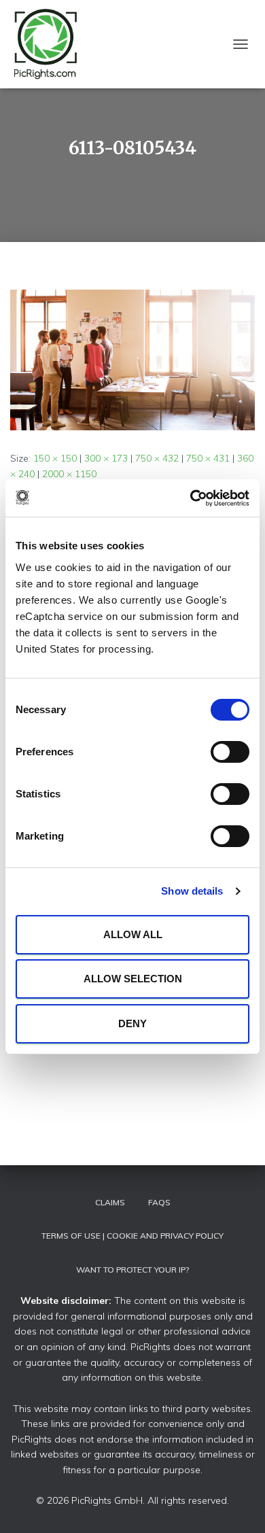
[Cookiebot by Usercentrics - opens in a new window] (190, 498)
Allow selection (133, 978)
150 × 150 (55, 458)
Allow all (132, 934)
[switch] (230, 752)
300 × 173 (106, 458)
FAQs (159, 1202)
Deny (132, 1023)
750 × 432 (157, 458)
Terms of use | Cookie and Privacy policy (132, 1235)
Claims (110, 1202)
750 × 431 (208, 458)
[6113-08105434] (132, 359)
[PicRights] (51, 44)
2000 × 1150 (69, 474)
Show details (192, 891)
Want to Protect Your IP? (132, 1269)
